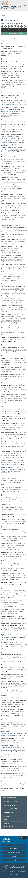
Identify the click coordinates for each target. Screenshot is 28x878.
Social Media (6, 842)
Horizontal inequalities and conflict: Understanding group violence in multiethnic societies (14, 644)
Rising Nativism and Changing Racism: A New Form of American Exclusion (14, 734)
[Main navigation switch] (25, 5)
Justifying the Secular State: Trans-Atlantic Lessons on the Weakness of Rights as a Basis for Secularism (13, 427)
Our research (7, 816)
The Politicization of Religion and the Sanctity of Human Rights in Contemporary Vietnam (13, 595)
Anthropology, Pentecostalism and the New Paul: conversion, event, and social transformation (13, 577)
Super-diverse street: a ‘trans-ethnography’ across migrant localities (12, 290)
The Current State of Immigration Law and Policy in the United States (12, 463)
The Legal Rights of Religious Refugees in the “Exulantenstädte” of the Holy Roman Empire (13, 361)
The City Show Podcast (10, 827)
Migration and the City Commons (16, 369)
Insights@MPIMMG (9, 805)
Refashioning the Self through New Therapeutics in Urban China (10, 787)
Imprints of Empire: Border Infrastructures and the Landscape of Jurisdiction (13, 103)
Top (24, 837)
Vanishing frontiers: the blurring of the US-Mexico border (12, 612)
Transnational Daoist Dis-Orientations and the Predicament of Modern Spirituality (14, 501)
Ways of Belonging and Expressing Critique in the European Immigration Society (13, 659)
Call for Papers (14, 860)
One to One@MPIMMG (10, 809)
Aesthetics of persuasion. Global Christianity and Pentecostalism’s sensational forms (13, 445)
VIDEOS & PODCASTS (10, 798)
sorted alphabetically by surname (14, 33)
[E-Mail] (21, 26)
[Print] (24, 26)
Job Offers (14, 856)
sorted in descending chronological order (14, 30)
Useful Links (6, 839)
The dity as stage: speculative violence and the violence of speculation (12, 547)
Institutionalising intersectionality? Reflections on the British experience (13, 637)
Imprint (5, 871)
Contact (14, 844)
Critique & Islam (22, 46)
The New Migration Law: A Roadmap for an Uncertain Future (13, 470)
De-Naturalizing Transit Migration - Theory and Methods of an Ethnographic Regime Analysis (11, 330)
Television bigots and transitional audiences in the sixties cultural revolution (12, 713)
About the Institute (14, 848)
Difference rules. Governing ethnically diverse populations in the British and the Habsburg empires (14, 232)
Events (5, 819)
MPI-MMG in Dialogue (10, 801)
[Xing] (18, 26)
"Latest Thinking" (9, 812)
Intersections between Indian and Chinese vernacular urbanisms (13, 75)
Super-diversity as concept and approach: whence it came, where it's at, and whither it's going (13, 684)
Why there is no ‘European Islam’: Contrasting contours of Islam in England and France (13, 84)
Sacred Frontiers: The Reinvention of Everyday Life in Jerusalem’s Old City (14, 522)
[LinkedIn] (5, 26)
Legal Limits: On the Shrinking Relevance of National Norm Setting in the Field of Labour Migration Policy (13, 398)
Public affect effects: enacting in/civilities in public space (13, 741)
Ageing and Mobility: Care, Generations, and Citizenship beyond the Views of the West (13, 387)
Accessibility (21, 871)
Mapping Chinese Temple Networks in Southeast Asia (11, 130)
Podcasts (6, 823)
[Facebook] (2, 26)
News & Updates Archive (14, 852)
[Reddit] (9, 26)
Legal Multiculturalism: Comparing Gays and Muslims (13, 351)
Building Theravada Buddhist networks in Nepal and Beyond (13, 241)
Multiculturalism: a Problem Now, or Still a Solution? (12, 762)
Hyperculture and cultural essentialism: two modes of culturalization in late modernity (13, 557)
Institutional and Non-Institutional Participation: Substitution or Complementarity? (10, 250)
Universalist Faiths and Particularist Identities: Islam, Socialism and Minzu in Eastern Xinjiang (12, 300)
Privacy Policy (12, 871)
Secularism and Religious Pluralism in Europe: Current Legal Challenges (13, 217)
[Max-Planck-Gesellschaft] (7, 867)
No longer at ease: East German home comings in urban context (13, 172)
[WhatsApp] (15, 26)
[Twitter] (12, 26)
